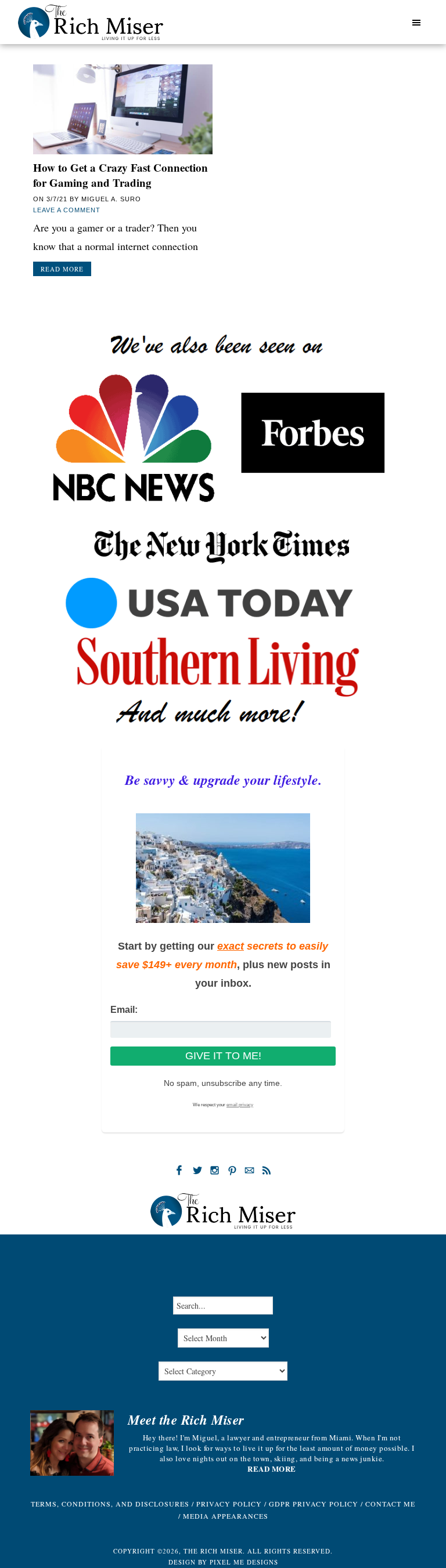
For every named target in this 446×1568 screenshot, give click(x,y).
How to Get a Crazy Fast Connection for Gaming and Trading (120, 175)
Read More (62, 269)
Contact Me (390, 1503)
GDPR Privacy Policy (313, 1503)
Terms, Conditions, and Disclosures (110, 1503)
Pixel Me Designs (244, 1562)
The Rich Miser (90, 22)
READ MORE (271, 1469)
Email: (124, 1010)
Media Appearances (225, 1515)
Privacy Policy (229, 1503)
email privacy (239, 1104)
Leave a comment (66, 210)
